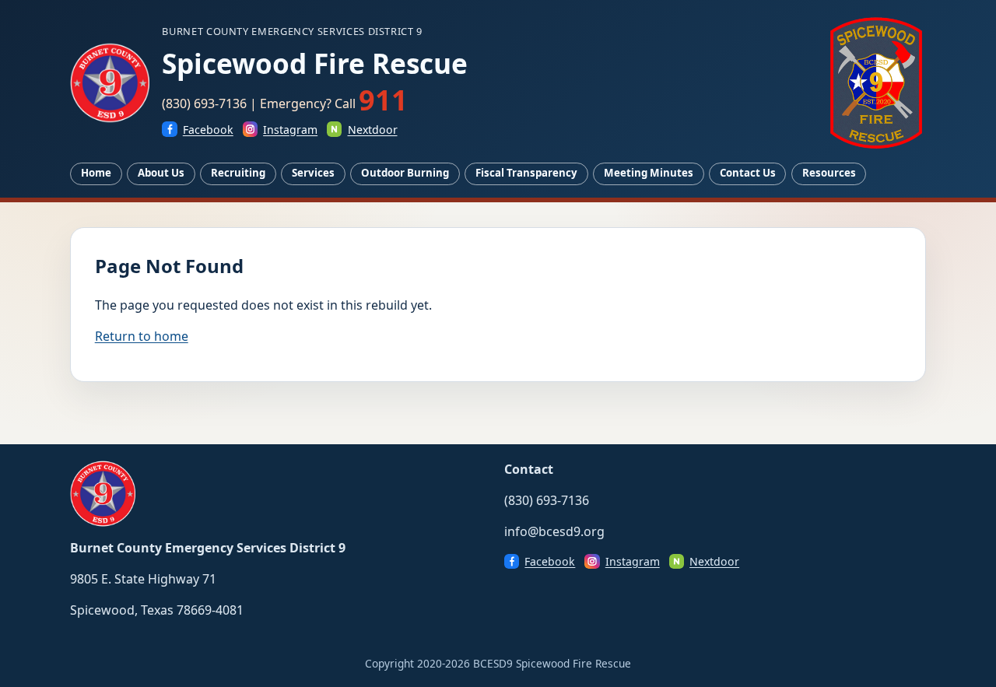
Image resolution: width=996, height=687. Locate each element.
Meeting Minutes (648, 173)
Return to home (141, 336)
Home (96, 173)
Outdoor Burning (405, 173)
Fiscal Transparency (526, 173)
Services (313, 173)
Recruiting (238, 173)
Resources (829, 173)
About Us (161, 173)
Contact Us (748, 173)
